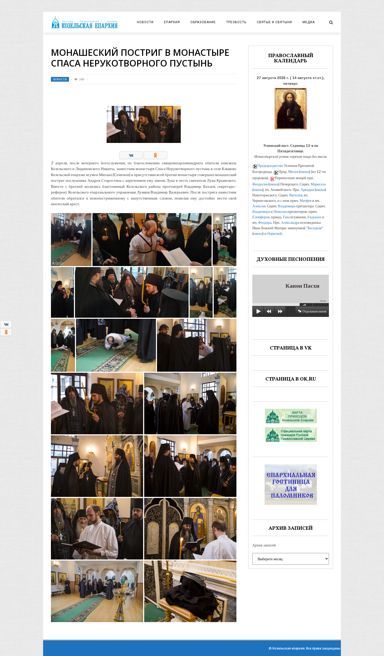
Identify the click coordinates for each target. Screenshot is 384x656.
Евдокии (314, 217)
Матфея (305, 200)
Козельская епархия (288, 648)
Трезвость (236, 22)
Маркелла (318, 184)
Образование (203, 22)
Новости (145, 22)
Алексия (258, 206)
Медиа (308, 22)
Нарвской (274, 233)
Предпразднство (270, 165)
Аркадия (307, 189)
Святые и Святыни (274, 22)
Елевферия (260, 217)
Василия (295, 195)
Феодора (264, 222)
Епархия (172, 22)
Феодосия (259, 184)
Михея (293, 171)
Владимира (286, 206)
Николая (280, 211)
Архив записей (264, 545)
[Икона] (291, 107)
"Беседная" (314, 228)
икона (304, 171)
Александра (290, 222)
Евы (286, 217)
